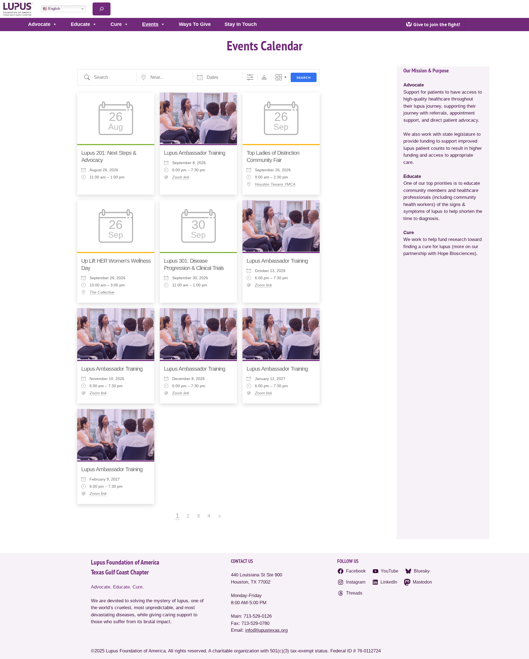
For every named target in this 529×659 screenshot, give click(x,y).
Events (150, 24)
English (53, 9)
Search (303, 77)
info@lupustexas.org (266, 630)
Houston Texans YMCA (275, 184)
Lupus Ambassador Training (194, 153)
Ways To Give (195, 24)
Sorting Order (264, 77)
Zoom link (180, 177)
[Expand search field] (101, 8)
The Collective (102, 292)
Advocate (39, 24)
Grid (278, 77)
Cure (116, 24)
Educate (80, 24)
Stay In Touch (241, 24)
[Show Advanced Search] (250, 77)
